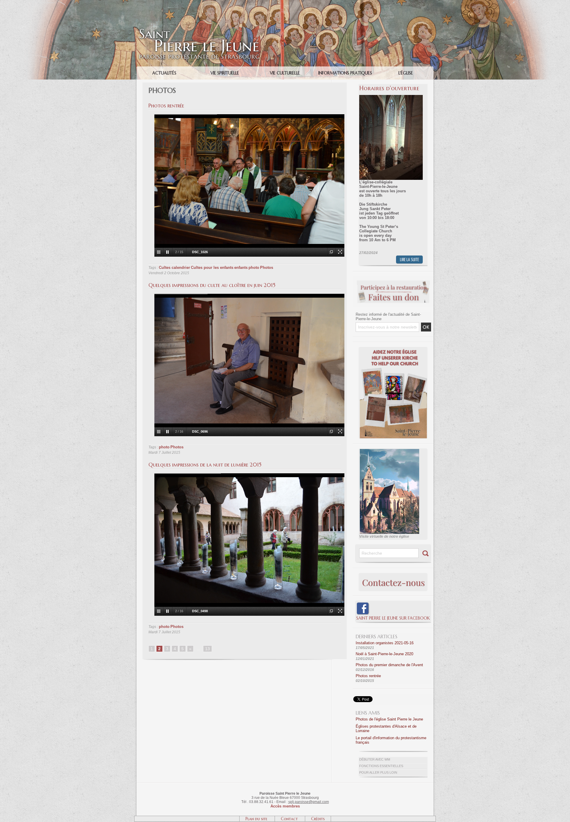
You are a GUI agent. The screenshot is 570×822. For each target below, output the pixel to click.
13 (207, 648)
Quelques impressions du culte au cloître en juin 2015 (212, 285)
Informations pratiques (345, 73)
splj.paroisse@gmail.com (308, 802)
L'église (405, 73)
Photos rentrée (166, 105)
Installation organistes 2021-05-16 (385, 643)
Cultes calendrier (174, 267)
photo (253, 267)
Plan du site (257, 818)
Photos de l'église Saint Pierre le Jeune (389, 719)
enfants (241, 267)
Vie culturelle (285, 73)
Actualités (164, 73)
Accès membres (285, 806)
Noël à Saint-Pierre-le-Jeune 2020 (384, 654)
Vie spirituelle (224, 73)
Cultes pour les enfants (212, 267)
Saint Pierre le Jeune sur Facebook (393, 618)
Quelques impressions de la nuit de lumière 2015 (205, 464)
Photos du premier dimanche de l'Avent (389, 665)
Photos (266, 267)
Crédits (318, 818)
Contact (290, 818)
